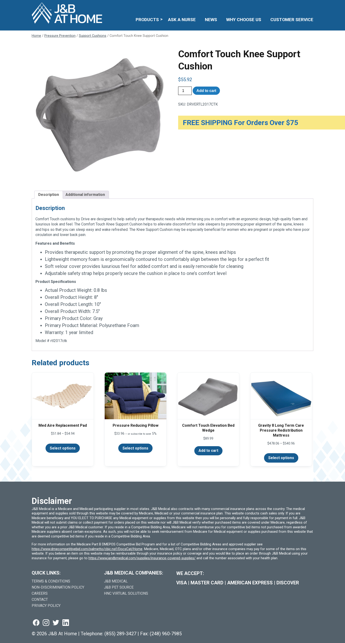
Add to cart (206, 91)
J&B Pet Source (119, 587)
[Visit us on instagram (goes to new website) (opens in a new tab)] (46, 623)
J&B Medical (116, 581)
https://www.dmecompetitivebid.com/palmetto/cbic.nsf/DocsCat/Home (87, 549)
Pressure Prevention (60, 36)
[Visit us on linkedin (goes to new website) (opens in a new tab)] (65, 623)
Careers (40, 593)
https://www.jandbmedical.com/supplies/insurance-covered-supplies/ (142, 558)
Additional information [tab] (85, 194)
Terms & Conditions (51, 581)
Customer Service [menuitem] (291, 19)
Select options (63, 448)
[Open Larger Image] (99, 115)
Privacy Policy (46, 605)
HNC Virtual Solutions (126, 593)
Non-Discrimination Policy (58, 587)
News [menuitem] (211, 19)
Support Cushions (92, 36)
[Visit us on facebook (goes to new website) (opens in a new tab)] (36, 623)
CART (298, 6)
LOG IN (279, 6)
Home (36, 36)
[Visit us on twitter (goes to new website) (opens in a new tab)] (55, 623)
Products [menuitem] (147, 19)
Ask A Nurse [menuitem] (182, 19)
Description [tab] (48, 194)
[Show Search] (310, 6)
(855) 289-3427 (120, 633)
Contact (40, 599)
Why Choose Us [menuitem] (243, 19)
